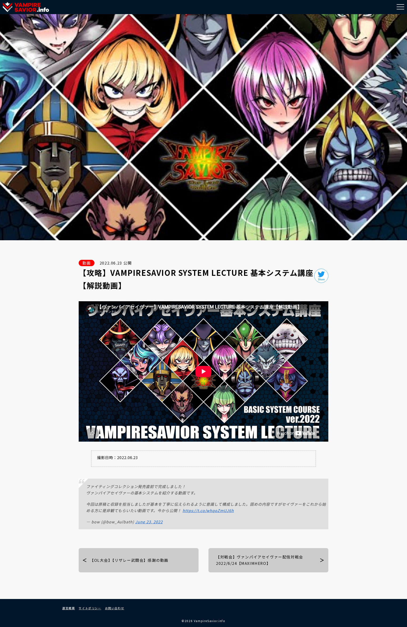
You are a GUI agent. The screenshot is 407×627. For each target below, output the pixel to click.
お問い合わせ (114, 608)
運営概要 (68, 608)
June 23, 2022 (149, 522)
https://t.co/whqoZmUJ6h (208, 510)
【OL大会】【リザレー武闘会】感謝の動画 (129, 560)
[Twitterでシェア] (321, 276)
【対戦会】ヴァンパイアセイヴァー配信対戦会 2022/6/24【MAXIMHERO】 (259, 560)
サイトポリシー (90, 608)
